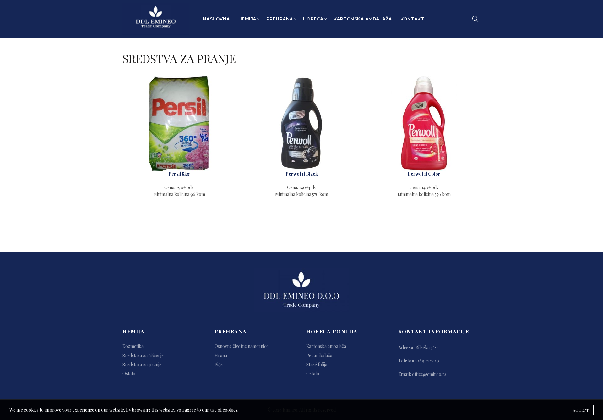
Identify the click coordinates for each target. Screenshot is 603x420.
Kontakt (412, 19)
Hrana (221, 355)
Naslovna (216, 19)
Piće (219, 364)
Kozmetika (133, 346)
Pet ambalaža (319, 355)
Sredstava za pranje (141, 364)
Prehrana (279, 19)
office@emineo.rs (429, 374)
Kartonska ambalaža (363, 19)
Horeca (313, 19)
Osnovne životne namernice (242, 346)
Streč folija (316, 364)
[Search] (475, 19)
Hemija (247, 19)
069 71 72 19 (427, 361)
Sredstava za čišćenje (143, 355)
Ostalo (128, 374)
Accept (581, 409)
